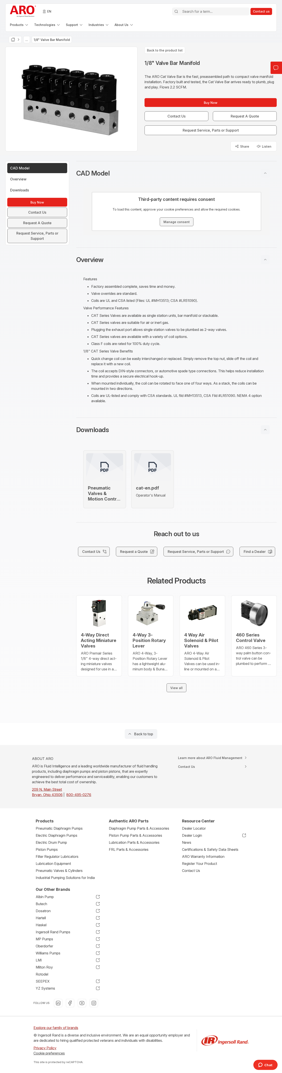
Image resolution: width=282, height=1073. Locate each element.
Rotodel (42, 974)
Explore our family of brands (55, 1027)
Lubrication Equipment (53, 863)
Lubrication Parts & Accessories (134, 842)
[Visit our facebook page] (70, 1003)
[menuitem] (19, 24)
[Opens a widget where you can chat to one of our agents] (265, 1065)
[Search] (176, 11)
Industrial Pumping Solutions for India (65, 877)
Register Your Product (199, 863)
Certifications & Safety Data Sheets (210, 849)
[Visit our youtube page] (82, 1003)
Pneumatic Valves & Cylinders (59, 870)
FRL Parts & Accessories (128, 849)
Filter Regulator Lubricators (57, 856)
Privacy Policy (44, 1048)
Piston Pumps (47, 849)
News (186, 842)
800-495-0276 (78, 794)
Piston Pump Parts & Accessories (135, 835)
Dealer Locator (194, 828)
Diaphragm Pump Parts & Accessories (139, 828)
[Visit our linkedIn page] (58, 1003)
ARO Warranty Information (203, 856)
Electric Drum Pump (51, 842)
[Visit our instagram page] (94, 1003)
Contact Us (191, 870)
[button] (176, 173)
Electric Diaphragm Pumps (56, 835)
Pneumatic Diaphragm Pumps (59, 828)
